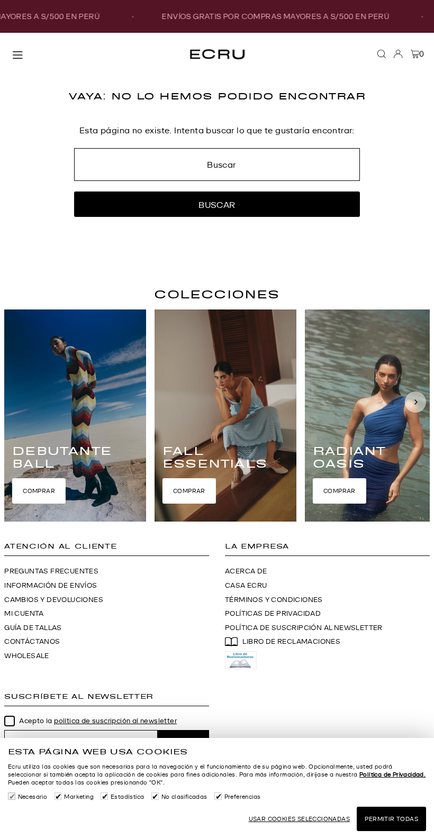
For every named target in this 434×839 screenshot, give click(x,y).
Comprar (39, 491)
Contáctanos (32, 641)
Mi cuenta (24, 613)
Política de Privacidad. (392, 774)
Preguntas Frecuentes (51, 571)
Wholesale (26, 655)
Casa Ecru (246, 585)
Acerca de (246, 571)
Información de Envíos (50, 585)
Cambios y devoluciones (53, 599)
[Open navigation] (94, 53)
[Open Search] (381, 54)
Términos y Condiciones (274, 599)
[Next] (415, 402)
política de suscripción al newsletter (115, 720)
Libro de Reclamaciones (291, 641)
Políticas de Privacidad (273, 613)
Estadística (127, 796)
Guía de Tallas (33, 627)
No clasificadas (184, 796)
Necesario (32, 796)
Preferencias (242, 796)
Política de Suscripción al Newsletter (304, 627)
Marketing (79, 796)
